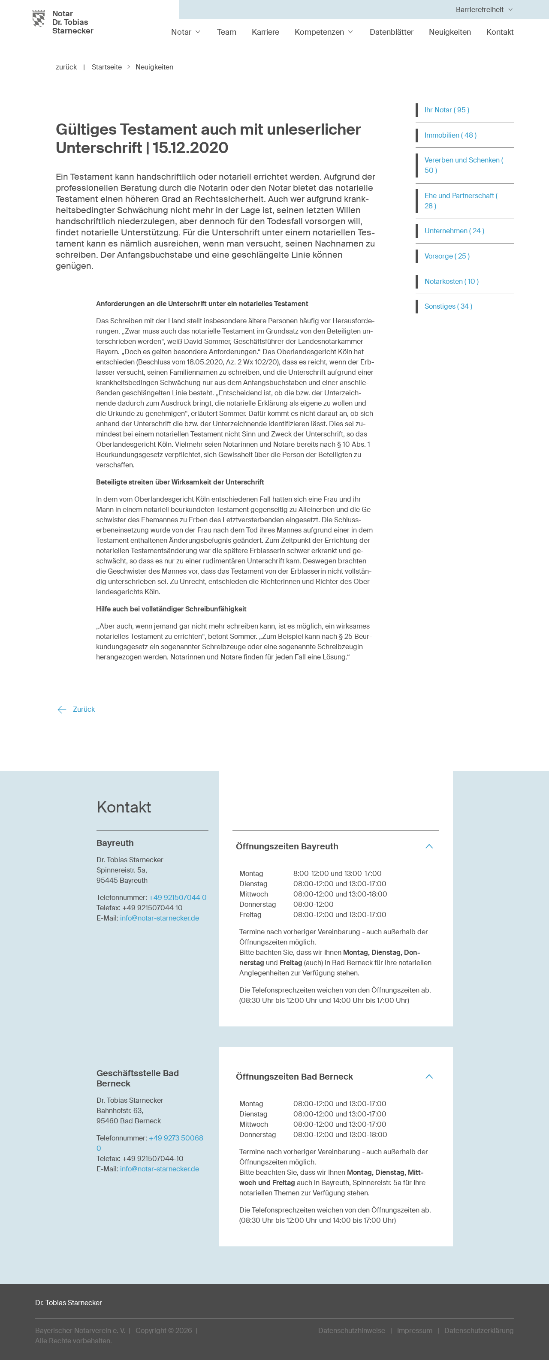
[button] (335, 846)
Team (226, 32)
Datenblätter (391, 32)
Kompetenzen (319, 32)
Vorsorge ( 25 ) (447, 256)
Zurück (83, 709)
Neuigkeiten (450, 32)
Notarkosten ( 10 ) (452, 281)
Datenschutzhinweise (351, 1330)
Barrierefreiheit (480, 9)
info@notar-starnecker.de (159, 918)
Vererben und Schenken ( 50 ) (464, 165)
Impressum (414, 1330)
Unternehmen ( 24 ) (454, 230)
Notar (181, 32)
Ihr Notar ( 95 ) (447, 109)
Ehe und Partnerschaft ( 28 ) (461, 201)
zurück (70, 67)
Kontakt (500, 32)
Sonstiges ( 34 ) (448, 306)
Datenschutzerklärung (479, 1330)
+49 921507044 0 (178, 897)
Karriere (265, 32)
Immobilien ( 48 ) (451, 135)
